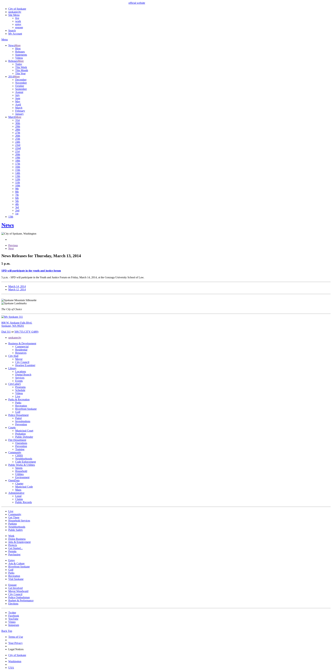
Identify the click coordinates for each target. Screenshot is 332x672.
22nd (18, 148)
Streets (18, 468)
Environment (22, 477)
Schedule (20, 390)
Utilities (19, 474)
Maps (18, 489)
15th (17, 169)
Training (19, 449)
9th (17, 188)
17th (17, 163)
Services (19, 377)
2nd (17, 210)
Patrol (18, 418)
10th (17, 185)
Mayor (18, 359)
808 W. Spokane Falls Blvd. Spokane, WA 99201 (16, 324)
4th (17, 204)
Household (21, 471)
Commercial (22, 346)
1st (16, 213)
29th (17, 126)
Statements (21, 54)
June (17, 98)
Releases (20, 51)
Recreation (21, 405)
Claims (19, 499)
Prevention (21, 424)
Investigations (22, 421)
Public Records (23, 502)
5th (17, 201)
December (20, 79)
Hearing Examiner (25, 365)
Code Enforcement (25, 461)
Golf (17, 411)
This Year (20, 73)
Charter (19, 483)
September (21, 89)
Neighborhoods (23, 458)
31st (17, 120)
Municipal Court (24, 430)
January (19, 113)
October (19, 85)
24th (17, 141)
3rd (17, 207)
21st (17, 151)
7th (17, 194)
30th (17, 123)
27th (17, 132)
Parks (18, 402)
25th (17, 138)
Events (19, 380)
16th (17, 166)
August (19, 92)
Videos (19, 57)
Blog (18, 48)
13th (17, 176)
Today (18, 64)
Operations (21, 443)
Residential (21, 349)
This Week (21, 67)
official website (136, 2)
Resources (20, 352)
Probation (20, 433)
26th (17, 135)
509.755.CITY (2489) (26, 331)
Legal (18, 496)
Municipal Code (24, 486)
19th (17, 157)
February (20, 110)
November (21, 82)
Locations (20, 371)
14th (17, 173)
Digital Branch (23, 374)
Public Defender (24, 436)
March (18, 107)
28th (17, 129)
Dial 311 (6, 331)
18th (17, 160)
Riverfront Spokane (26, 408)
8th (17, 191)
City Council (22, 362)
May (17, 101)
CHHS (19, 455)
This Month (21, 70)
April (18, 104)
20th (17, 154)
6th (17, 197)
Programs (20, 387)
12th (17, 179)
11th (17, 182)
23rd (17, 145)
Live (17, 396)
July (17, 95)
